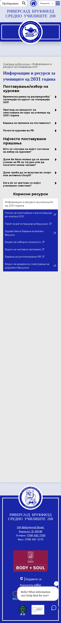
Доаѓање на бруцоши (16, 64)
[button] (30, 100)
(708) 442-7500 (36, 535)
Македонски (44, 3)
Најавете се (33, 579)
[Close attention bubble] (56, 584)
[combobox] (47, 3)
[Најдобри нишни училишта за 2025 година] (23, 610)
